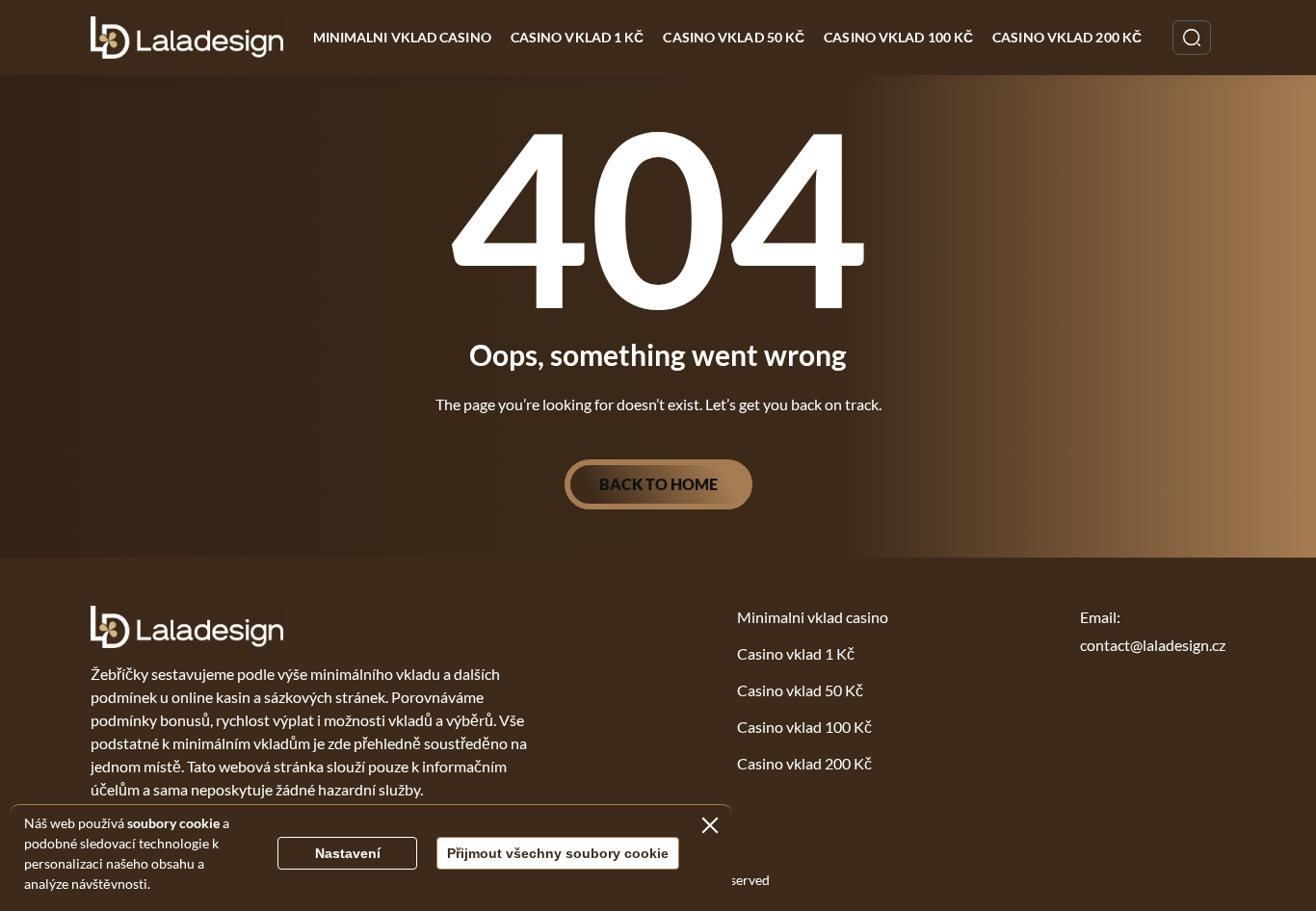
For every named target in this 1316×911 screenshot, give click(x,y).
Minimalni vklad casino (402, 37)
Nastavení (348, 853)
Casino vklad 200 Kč (1067, 37)
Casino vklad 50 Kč (733, 37)
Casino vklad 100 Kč (898, 37)
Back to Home (658, 484)
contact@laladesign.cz (1152, 645)
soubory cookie (173, 823)
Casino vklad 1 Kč (578, 37)
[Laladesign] (187, 37)
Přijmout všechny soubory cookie (558, 853)
